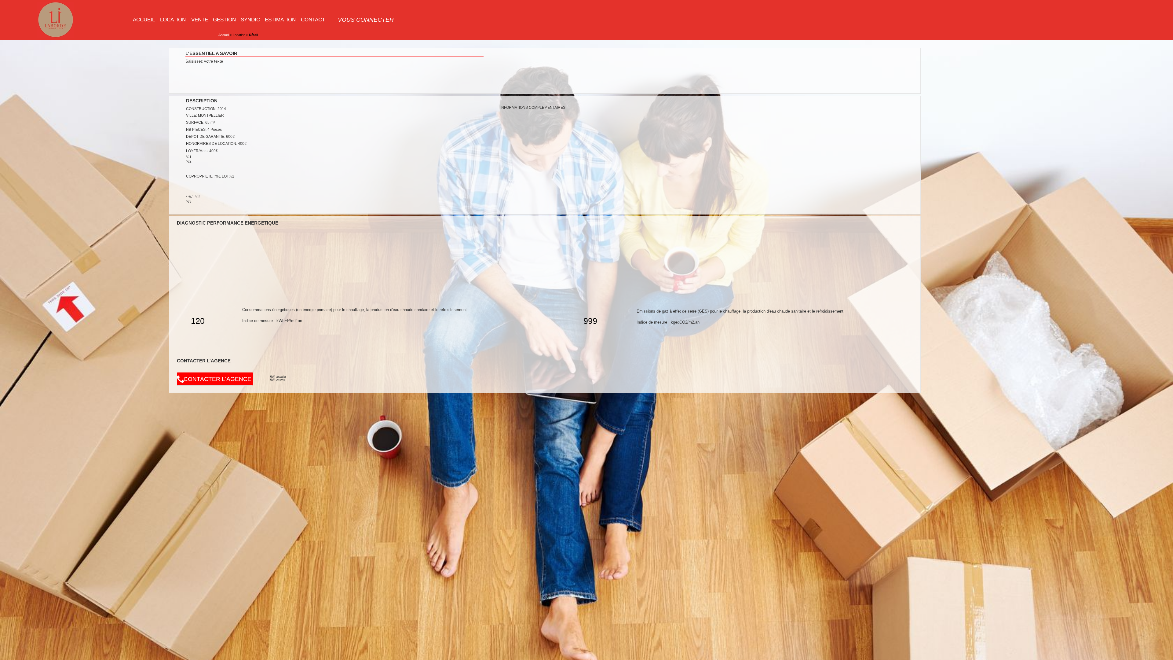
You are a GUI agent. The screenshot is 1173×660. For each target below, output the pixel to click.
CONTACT (313, 19)
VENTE (199, 19)
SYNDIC (250, 19)
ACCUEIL (144, 19)
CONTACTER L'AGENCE (217, 379)
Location (239, 35)
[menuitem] (143, 19)
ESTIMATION (280, 19)
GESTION (224, 19)
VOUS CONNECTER (366, 19)
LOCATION (173, 19)
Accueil (223, 35)
